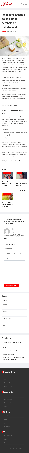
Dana (13, 229)
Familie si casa (7, 396)
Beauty (3, 31)
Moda (5, 443)
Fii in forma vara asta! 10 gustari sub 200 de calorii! (13, 347)
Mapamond (7, 383)
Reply (5, 238)
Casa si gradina (8, 399)
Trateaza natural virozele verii (10, 351)
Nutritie (5, 311)
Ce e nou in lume (7, 173)
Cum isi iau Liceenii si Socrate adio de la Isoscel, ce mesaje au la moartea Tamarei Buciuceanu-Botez (21, 186)
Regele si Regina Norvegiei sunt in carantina (6, 183)
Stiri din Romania (7, 318)
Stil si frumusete (16, 160)
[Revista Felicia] (6, 6)
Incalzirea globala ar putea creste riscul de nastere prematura (7, 205)
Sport (5, 423)
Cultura (5, 379)
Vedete (5, 304)
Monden (19, 173)
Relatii (5, 406)
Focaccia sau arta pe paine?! (9, 354)
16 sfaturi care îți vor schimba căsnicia (12, 343)
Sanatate (5, 308)
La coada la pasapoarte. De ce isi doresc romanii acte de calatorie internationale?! (14, 358)
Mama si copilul (8, 403)
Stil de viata (7, 426)
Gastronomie (6, 329)
